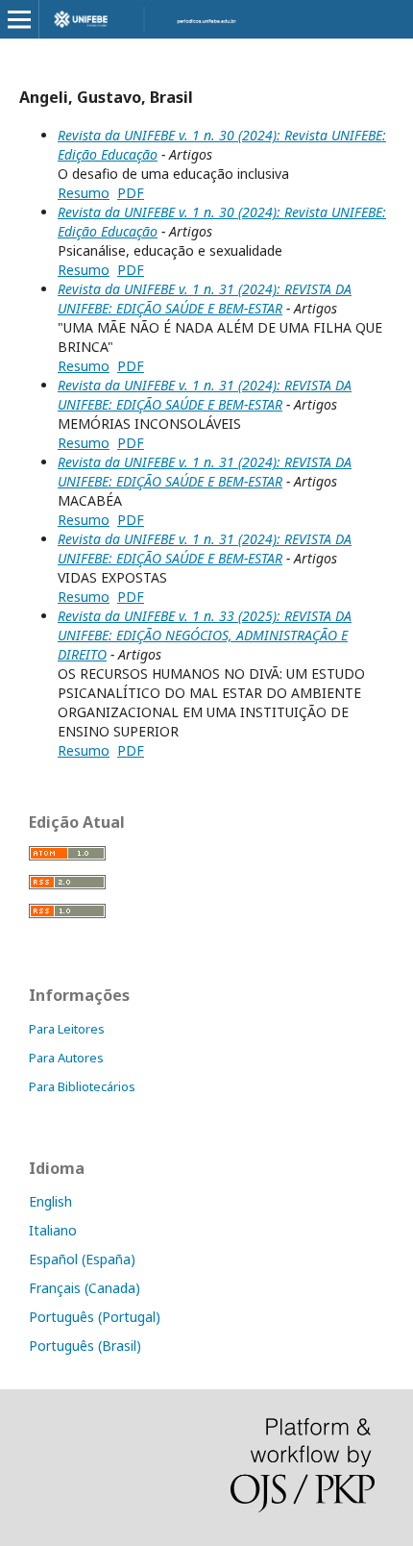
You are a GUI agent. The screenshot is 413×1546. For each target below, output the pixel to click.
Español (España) (82, 1259)
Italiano (53, 1230)
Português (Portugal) (94, 1317)
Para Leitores (67, 1028)
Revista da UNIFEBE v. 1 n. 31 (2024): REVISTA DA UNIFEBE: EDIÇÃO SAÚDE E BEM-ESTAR (205, 298)
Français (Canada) (84, 1288)
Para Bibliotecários (82, 1086)
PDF (130, 193)
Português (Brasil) (85, 1345)
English (50, 1201)
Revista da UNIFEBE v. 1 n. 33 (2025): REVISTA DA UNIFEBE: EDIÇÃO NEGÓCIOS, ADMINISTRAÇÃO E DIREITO (205, 635)
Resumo (83, 193)
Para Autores (66, 1057)
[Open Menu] (19, 19)
